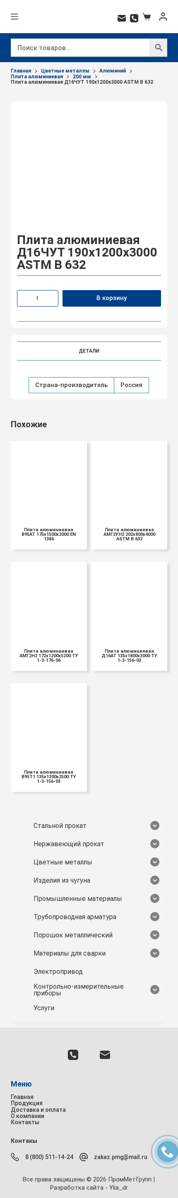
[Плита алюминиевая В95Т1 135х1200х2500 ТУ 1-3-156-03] (49, 721)
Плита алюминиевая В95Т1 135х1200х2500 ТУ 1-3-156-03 (49, 777)
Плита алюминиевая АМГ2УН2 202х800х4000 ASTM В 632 (129, 534)
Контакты (25, 1122)
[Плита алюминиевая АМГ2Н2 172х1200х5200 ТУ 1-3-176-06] (49, 600)
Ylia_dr (118, 1187)
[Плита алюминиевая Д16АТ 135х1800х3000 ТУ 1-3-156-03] (129, 600)
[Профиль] (163, 16)
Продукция (27, 1103)
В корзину (111, 298)
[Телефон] (134, 18)
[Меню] (14, 16)
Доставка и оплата (38, 1109)
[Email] (122, 18)
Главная (22, 1097)
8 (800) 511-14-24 (49, 1157)
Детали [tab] (89, 351)
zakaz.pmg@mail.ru (120, 1157)
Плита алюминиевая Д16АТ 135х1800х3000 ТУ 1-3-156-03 (129, 656)
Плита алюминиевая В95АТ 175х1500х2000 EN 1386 (49, 534)
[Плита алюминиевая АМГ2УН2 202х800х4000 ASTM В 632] (129, 479)
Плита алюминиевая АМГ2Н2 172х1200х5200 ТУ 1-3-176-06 (48, 656)
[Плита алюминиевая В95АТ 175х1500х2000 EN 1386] (49, 479)
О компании (27, 1116)
